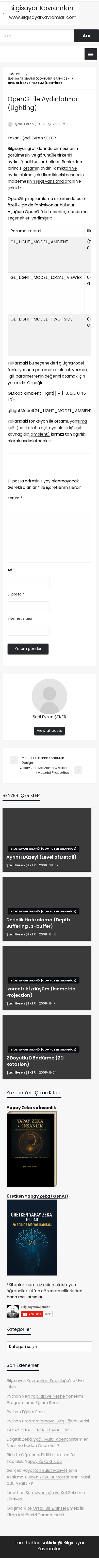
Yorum (15, 498)
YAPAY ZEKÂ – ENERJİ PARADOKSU (40, 1430)
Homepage (15, 74)
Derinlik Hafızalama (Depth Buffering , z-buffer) (38, 922)
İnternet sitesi (20, 618)
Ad (11, 569)
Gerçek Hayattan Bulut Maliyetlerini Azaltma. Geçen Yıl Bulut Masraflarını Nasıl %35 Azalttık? (48, 1476)
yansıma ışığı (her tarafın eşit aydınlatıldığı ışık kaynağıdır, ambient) (47, 427)
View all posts (49, 730)
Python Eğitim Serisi (26, 1412)
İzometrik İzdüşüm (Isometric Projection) (40, 992)
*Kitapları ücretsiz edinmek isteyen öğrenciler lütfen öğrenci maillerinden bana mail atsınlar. (44, 1291)
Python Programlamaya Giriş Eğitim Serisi (48, 1421)
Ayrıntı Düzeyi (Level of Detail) (41, 857)
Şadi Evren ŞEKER (30, 123)
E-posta (16, 594)
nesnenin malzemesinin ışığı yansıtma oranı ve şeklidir (46, 181)
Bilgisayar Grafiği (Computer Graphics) (38, 78)
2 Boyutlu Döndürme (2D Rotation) (35, 1061)
